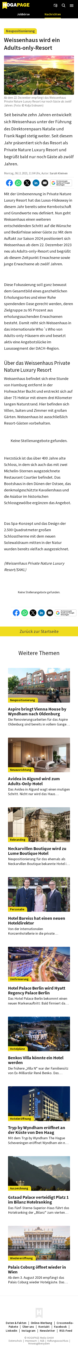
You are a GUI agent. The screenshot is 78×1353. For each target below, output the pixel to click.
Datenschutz (15, 1340)
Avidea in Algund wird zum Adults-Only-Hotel (34, 781)
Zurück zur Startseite (39, 631)
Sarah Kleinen (59, 173)
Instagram (28, 1330)
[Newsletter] (56, 6)
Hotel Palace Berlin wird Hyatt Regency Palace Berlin (36, 990)
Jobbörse (23, 14)
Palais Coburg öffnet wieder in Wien (37, 1269)
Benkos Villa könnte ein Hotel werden (35, 1060)
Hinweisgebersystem (39, 1343)
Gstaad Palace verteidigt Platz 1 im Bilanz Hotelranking (38, 1199)
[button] (72, 6)
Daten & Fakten (16, 1323)
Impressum (31, 1340)
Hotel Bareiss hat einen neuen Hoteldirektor (36, 920)
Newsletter (47, 1330)
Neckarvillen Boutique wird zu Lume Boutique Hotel (37, 851)
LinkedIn (11, 1330)
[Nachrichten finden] (64, 6)
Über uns (28, 1327)
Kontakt (44, 1327)
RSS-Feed (65, 1330)
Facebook (60, 1327)
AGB (42, 1340)
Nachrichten (53, 14)
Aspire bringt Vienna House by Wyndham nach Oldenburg (37, 711)
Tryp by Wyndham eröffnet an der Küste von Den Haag (36, 1130)
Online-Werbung (41, 1323)
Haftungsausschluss (57, 1340)
